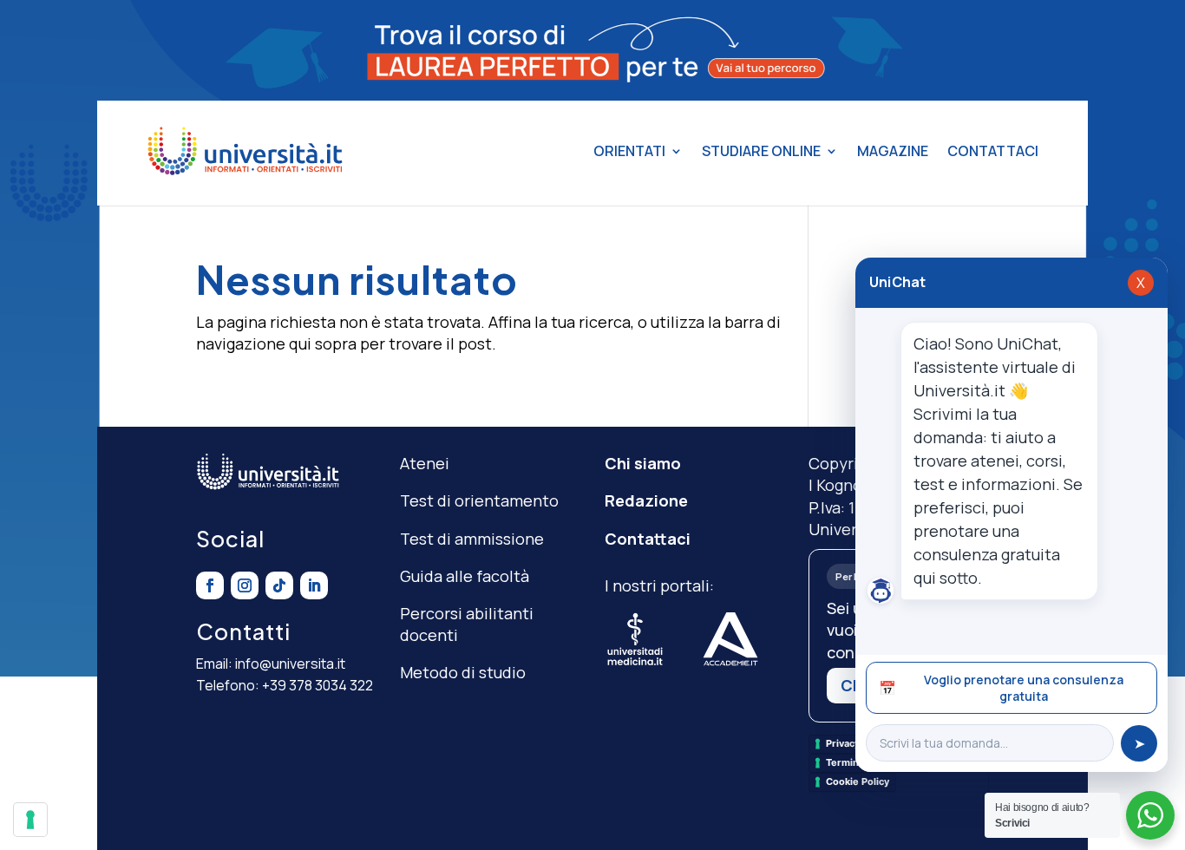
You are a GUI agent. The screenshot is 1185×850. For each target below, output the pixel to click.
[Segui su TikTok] (279, 585)
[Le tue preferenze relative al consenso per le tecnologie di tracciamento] (30, 819)
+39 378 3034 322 (317, 685)
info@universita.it (290, 663)
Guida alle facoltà (464, 576)
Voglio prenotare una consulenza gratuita (1001, 687)
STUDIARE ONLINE (761, 150)
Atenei (424, 463)
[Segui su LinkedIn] (314, 585)
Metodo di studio (463, 672)
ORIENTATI (629, 150)
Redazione (646, 500)
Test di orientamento (479, 500)
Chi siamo (643, 463)
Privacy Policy (858, 743)
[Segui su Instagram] (245, 585)
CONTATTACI (992, 150)
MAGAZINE (892, 150)
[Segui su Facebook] (210, 585)
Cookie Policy (857, 781)
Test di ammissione (472, 538)
